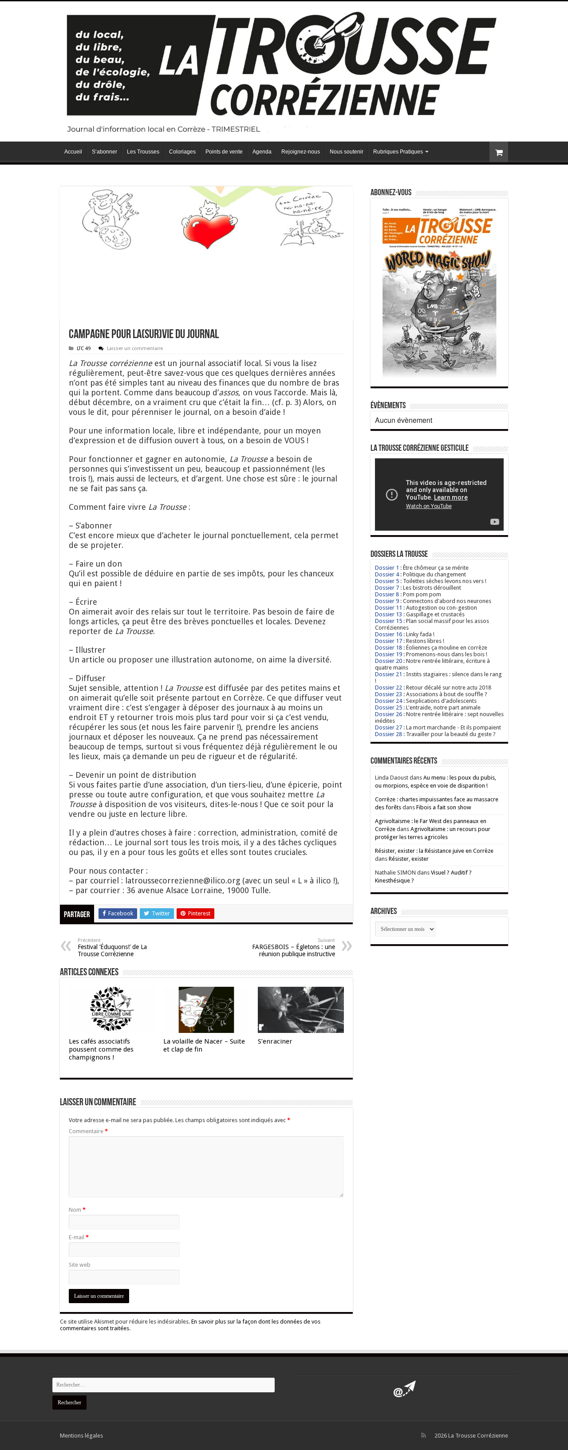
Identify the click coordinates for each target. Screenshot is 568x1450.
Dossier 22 (388, 687)
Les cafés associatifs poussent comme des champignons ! (101, 1049)
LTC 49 (84, 348)
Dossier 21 (388, 674)
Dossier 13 (388, 614)
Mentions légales (81, 1435)
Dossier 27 (388, 727)
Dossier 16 (388, 634)
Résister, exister (409, 858)
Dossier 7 (387, 587)
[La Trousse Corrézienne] (284, 69)
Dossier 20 (388, 661)
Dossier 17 (388, 641)
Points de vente (224, 152)
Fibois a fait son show (443, 807)
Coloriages (182, 152)
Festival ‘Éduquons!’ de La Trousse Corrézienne (112, 947)
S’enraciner (275, 1041)
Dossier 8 (387, 594)
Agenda (262, 152)
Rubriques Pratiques (398, 152)
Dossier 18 (388, 647)
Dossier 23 (388, 694)
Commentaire (88, 1131)
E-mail (79, 1237)
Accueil (73, 152)
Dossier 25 (388, 707)
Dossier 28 (388, 734)
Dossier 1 (387, 567)
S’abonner (104, 152)
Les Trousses (143, 152)
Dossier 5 (387, 581)
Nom (77, 1209)
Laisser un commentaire (135, 348)
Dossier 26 (388, 714)
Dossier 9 (387, 601)
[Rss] (423, 1435)
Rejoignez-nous (300, 152)
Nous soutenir (346, 152)
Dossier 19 (388, 654)
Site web (80, 1264)
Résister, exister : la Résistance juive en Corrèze (434, 850)
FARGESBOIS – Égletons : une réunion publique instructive (293, 947)
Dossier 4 (387, 574)
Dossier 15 (388, 621)
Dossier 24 (388, 700)
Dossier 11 (388, 607)
